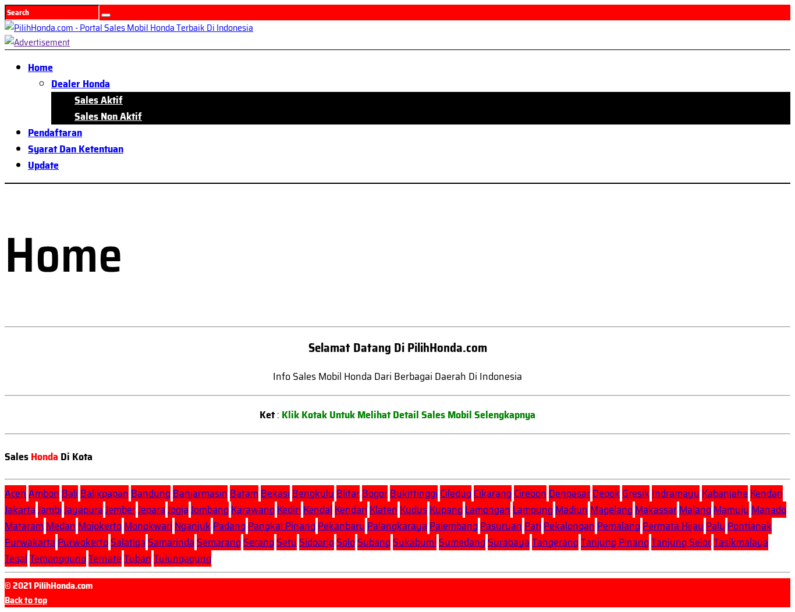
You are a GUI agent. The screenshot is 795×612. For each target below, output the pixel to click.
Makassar (656, 509)
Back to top (26, 600)
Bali (70, 493)
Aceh (15, 493)
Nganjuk (193, 526)
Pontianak (749, 526)
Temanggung (58, 558)
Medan (61, 526)
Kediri (289, 509)
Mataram (24, 526)
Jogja (178, 509)
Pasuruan (501, 526)
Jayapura (83, 509)
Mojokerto (100, 526)
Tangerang (555, 542)
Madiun (571, 509)
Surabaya (509, 542)
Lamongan (487, 509)
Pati (532, 526)
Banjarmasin (200, 493)
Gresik (636, 493)
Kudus (413, 509)
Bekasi (275, 493)
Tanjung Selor (681, 542)
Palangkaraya (397, 526)
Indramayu (676, 493)
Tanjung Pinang (615, 542)
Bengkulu (313, 493)
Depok (606, 493)
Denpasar (569, 493)
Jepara (151, 509)
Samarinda (171, 542)
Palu (715, 526)
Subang (374, 542)
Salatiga (128, 542)
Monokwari (148, 526)
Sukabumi (414, 542)
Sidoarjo (316, 542)
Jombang (210, 509)
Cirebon (530, 493)
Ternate (105, 558)
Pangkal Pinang (281, 526)
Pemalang (618, 526)
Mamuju (731, 509)
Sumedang (462, 542)
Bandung (151, 493)
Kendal (317, 509)
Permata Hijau (673, 526)
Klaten (384, 509)
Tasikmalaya (741, 542)
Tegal (16, 558)
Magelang (611, 509)
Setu (286, 542)
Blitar (348, 493)
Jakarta (20, 509)
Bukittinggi (414, 493)
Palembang (454, 526)
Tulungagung (182, 558)
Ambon (44, 493)
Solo (345, 542)
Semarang (219, 542)
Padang (229, 526)
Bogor (375, 493)
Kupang (446, 509)
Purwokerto (83, 542)
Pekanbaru (341, 526)
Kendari (766, 493)
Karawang (253, 509)
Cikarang (493, 493)
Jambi (50, 509)
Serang (258, 542)
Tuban (137, 558)
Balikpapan (104, 493)
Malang (695, 509)
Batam (244, 493)
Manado (768, 509)
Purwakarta (30, 542)
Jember (120, 509)
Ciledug (455, 493)
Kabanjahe (725, 493)
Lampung (533, 509)
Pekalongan (569, 526)
